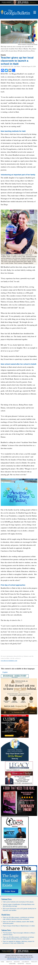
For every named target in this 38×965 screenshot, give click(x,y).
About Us (9, 961)
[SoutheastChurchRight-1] (14, 863)
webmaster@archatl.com (25, 958)
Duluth (3, 55)
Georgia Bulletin (15, 12)
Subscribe (12, 963)
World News (5, 914)
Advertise (21, 963)
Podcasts (34, 961)
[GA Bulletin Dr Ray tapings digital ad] (15, 848)
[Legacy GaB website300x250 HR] (19, 784)
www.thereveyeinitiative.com (9, 660)
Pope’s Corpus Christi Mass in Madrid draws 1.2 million (19, 926)
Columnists (25, 961)
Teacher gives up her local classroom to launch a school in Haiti (17, 60)
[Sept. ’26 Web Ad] (15, 760)
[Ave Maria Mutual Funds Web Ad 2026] (19, 4)
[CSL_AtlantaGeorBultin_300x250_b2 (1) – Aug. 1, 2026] (15, 737)
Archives (17, 961)
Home (2, 961)
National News (6, 899)
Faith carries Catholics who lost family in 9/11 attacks (18, 902)
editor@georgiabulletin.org (13, 958)
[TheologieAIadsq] (19, 714)
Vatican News (6, 930)
